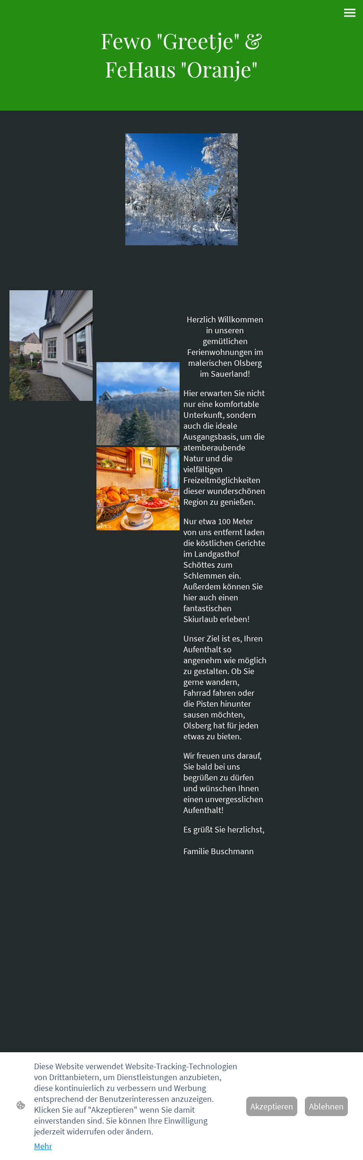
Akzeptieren (272, 1106)
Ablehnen (326, 1106)
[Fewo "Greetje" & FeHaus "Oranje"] (181, 91)
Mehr (43, 1146)
